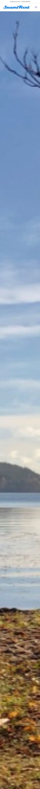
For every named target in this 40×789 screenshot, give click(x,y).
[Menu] (36, 7)
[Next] (35, 406)
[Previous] (5, 406)
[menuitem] (36, 7)
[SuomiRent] (16, 7)
